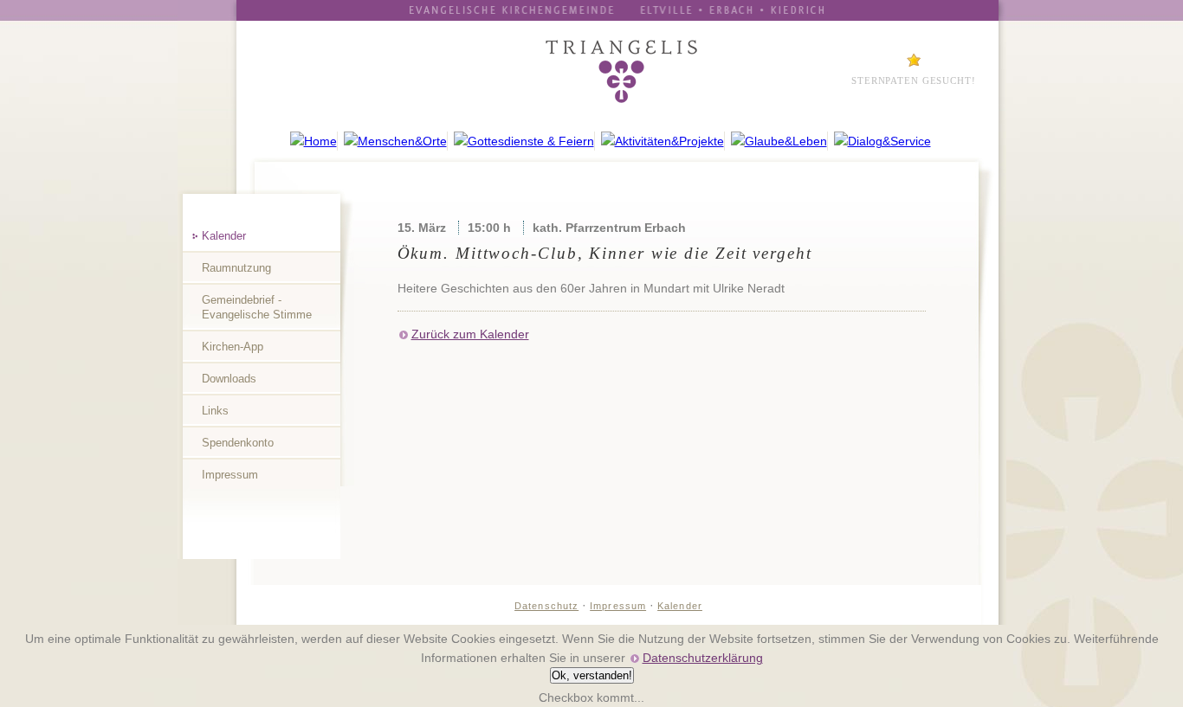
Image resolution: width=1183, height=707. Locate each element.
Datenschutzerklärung (703, 658)
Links (215, 410)
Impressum (230, 474)
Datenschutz (546, 606)
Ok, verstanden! (592, 675)
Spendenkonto (238, 442)
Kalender (224, 235)
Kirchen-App (232, 346)
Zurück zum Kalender (470, 334)
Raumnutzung (236, 267)
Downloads (229, 378)
